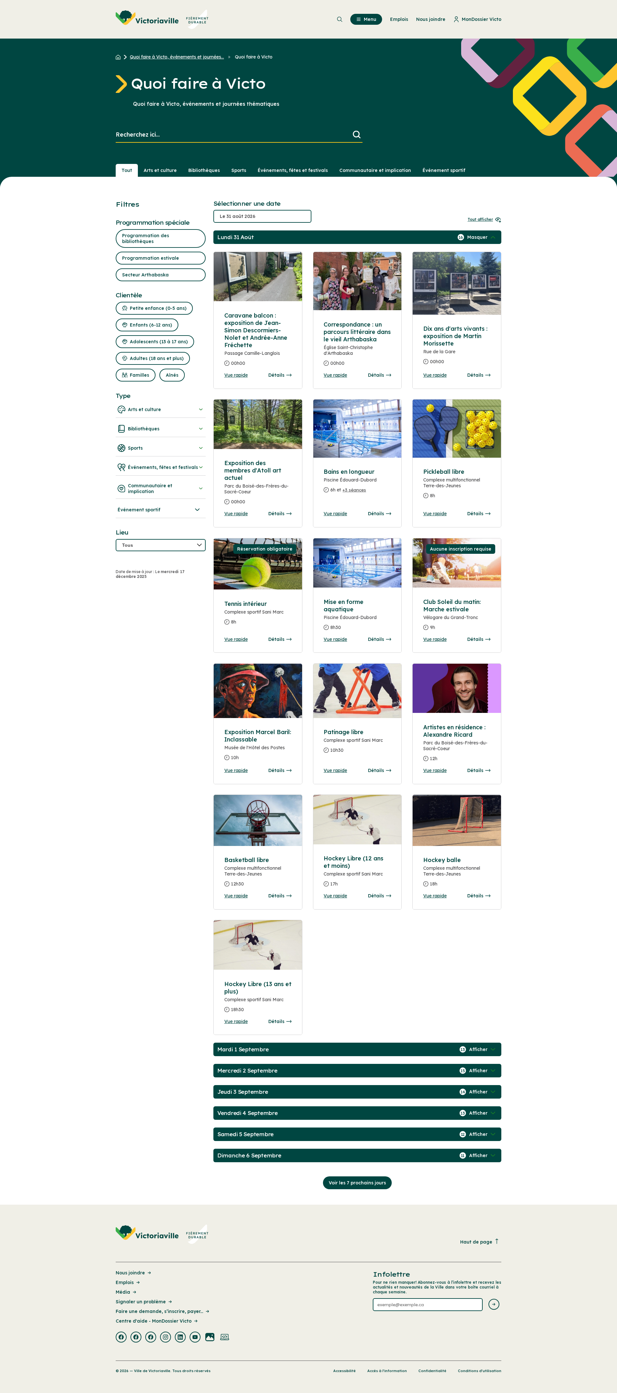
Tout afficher (480, 219)
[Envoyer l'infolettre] (494, 1305)
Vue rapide (236, 375)
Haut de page (476, 1242)
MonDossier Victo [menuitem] (481, 19)
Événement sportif (444, 170)
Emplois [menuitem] (399, 19)
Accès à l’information (387, 1371)
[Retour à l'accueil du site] (120, 57)
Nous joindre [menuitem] (430, 19)
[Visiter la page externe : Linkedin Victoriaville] (180, 1338)
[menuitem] (162, 19)
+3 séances (354, 489)
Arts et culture (160, 170)
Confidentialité (432, 1371)
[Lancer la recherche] (356, 134)
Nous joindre (130, 1273)
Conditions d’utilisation (479, 1371)
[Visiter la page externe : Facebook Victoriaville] (121, 1338)
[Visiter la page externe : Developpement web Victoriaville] (224, 1338)
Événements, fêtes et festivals (293, 170)
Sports (238, 170)
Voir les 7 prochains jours (357, 1183)
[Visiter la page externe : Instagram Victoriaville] (165, 1338)
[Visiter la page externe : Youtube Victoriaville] (195, 1338)
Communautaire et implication (375, 170)
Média (123, 1292)
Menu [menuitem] (370, 19)
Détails (276, 375)
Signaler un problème (141, 1302)
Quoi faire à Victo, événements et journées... (177, 57)
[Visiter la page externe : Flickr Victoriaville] (209, 1338)
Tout (126, 170)
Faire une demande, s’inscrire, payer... (159, 1311)
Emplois (125, 1282)
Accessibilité (344, 1371)
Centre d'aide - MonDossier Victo (154, 1321)
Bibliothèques (204, 170)
